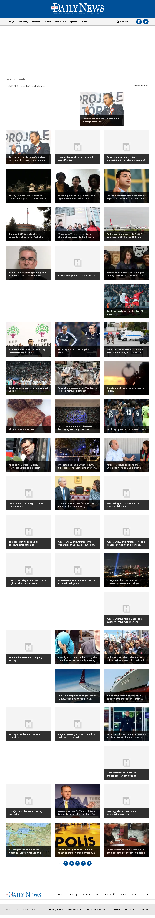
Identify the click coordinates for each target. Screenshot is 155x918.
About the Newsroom (97, 910)
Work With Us (74, 910)
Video (135, 894)
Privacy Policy (56, 910)
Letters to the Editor (123, 910)
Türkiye (10, 22)
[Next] (95, 863)
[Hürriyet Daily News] (77, 9)
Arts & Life (60, 22)
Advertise (144, 910)
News (9, 79)
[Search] (118, 21)
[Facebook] (139, 21)
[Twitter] (146, 21)
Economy (23, 22)
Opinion (36, 22)
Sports (73, 22)
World (47, 22)
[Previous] (60, 863)
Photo (84, 22)
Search (21, 79)
